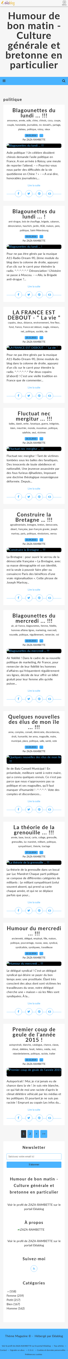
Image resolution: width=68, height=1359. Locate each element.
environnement (41, 323)
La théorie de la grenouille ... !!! (34, 830)
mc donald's (45, 125)
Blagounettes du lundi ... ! (34, 214)
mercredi (51, 630)
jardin (36, 226)
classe (55, 1045)
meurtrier (21, 428)
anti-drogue (14, 222)
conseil (28, 732)
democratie (51, 525)
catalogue (37, 1045)
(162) (16, 1308)
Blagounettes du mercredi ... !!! (34, 618)
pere (57, 226)
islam (12, 428)
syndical (53, 943)
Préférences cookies (33, 1354)
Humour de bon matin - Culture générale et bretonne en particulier (34, 40)
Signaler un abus (17, 1350)
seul (34, 433)
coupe (57, 121)
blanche (27, 1045)
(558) (11, 1291)
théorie (36, 846)
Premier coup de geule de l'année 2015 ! (34, 1035)
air (12, 626)
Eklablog (57, 1336)
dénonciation (14, 226)
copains (12, 323)
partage (56, 125)
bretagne (31, 525)
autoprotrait (15, 1045)
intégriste (54, 424)
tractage (46, 846)
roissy (40, 129)
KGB (42, 226)
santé (48, 741)
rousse (38, 943)
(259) (15, 1295)
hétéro (39, 1049)
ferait (31, 1049)
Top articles (59, 1346)
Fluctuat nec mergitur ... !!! (34, 416)
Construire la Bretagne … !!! (34, 517)
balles (12, 424)
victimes (41, 433)
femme (44, 626)
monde (31, 428)
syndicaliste (21, 947)
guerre (44, 424)
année (22, 121)
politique (31, 129)
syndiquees (34, 947)
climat (15, 1049)
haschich (27, 226)
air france (20, 626)
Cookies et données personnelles (51, 1350)
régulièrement (36, 635)
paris (23, 534)
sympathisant (25, 846)
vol (57, 635)
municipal (16, 741)
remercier (49, 635)
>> (43, 1133)
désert (14, 529)
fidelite (52, 626)
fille (45, 939)
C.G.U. (31, 1350)
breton (40, 525)
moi (53, 1049)
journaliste (32, 125)
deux (19, 323)
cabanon (54, 222)
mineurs (54, 327)
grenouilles (17, 842)
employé (38, 939)
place (25, 741)
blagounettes (32, 626)
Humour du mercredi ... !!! (34, 931)
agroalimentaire (18, 525)
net (22, 332)
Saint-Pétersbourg (39, 230)
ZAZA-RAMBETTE (40, 1204)
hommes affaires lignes (22, 630)
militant (41, 842)
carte (34, 837)
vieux (47, 129)
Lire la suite (34, 185)
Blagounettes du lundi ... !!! (34, 113)
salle (42, 741)
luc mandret (30, 842)
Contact (3, 1350)
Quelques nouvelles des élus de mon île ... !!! (34, 722)
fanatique (35, 424)
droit (14, 737)
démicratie (39, 732)
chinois (42, 121)
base (21, 837)
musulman (41, 428)
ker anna (33, 737)
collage (41, 837)
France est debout (32, 327)
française (22, 529)
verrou (53, 534)
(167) (13, 1304)
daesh (19, 424)
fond (11, 327)
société (39, 332)
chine (35, 121)
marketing (41, 630)
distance (28, 323)
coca (50, 121)
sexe (45, 943)
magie (46, 327)
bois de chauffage (31, 222)
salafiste (26, 433)
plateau (22, 129)
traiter (52, 1054)
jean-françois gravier (39, 529)
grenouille (51, 837)
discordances (52, 732)
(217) (13, 1300)
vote (54, 741)
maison (49, 226)
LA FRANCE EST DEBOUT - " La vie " (34, 315)
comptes (19, 732)
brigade (45, 222)
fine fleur (54, 323)
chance (47, 1045)
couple (10, 125)
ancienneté (17, 939)
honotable (20, 125)
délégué (28, 939)
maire (53, 737)
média (47, 1049)
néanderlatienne (21, 1054)
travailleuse (46, 947)
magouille (44, 737)
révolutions (43, 534)
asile (28, 121)
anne (10, 732)
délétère (24, 1049)
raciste (44, 1054)
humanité (22, 737)
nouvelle (13, 635)
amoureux (12, 121)
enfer (26, 424)
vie (46, 332)
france (18, 327)
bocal (27, 837)
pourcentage (27, 943)
